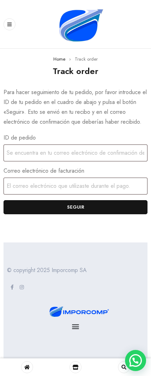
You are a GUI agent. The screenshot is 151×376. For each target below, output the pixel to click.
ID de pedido (20, 138)
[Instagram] (22, 287)
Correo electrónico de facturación (44, 171)
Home (59, 59)
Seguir (75, 207)
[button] (75, 326)
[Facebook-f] (12, 287)
